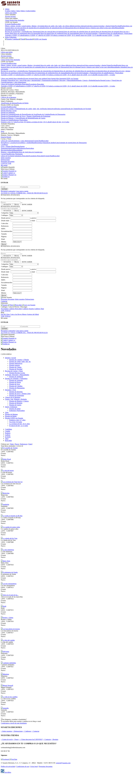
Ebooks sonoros (60, 109)
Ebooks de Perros (20, 114)
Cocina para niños (109, 28)
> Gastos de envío (7, 739)
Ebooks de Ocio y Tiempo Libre (25, 116)
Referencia (23, 444)
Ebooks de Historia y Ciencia (10, 118)
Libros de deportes (101, 31)
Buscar (4, 244)
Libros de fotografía (33, 33)
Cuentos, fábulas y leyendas (34, 26)
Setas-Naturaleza (44, 143)
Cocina (3, 154)
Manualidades (17, 150)
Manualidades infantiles (118, 67)
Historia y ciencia (6, 152)
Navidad (118, 26)
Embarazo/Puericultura (26, 148)
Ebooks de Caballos (43, 114)
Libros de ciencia (46, 31)
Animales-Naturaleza (8, 80)
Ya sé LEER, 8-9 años (48, 35)
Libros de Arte (23, 152)
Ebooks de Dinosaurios (57, 114)
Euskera (7, 433)
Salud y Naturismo (43, 80)
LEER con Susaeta (72, 78)
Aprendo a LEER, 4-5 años (14, 35)
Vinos (7, 154)
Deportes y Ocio (10, 390)
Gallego (7, 435)
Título (12, 444)
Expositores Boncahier (36, 84)
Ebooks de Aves (31, 114)
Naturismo (4, 148)
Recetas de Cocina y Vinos (14, 371)
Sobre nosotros (6, 158)
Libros (7, 9)
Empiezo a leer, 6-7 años (9, 122)
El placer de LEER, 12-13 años (89, 35)
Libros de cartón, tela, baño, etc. (54, 26)
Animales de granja (65, 143)
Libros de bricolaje (85, 33)
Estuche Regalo (100, 80)
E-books (8, 24)
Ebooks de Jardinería (8, 112)
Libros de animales (39, 28)
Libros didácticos (70, 26)
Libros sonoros (93, 26)
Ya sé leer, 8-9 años (23, 122)
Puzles (123, 26)
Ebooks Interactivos (48, 109)
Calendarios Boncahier (21, 84)
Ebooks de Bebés (22, 103)
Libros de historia (57, 31)
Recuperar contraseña (8, 191)
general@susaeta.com (63, 763)
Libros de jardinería (56, 33)
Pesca (6, 144)
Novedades (5, 309)
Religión (15, 152)
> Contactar (35, 731)
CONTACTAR (6, 163)
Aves (17, 143)
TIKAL (16, 204)
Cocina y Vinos (110, 80)
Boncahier (17, 24)
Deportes (17, 146)
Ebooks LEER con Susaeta (14, 418)
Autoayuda (15, 148)
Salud (10, 148)
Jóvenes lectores (10, 16)
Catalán (7, 431)
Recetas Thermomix (33, 31)
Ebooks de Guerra (39, 118)
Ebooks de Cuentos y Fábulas (11, 109)
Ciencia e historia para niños (93, 28)
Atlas (2, 103)
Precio (17, 444)
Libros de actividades (18, 30)
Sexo (50, 80)
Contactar (4, 301)
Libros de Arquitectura (35, 152)
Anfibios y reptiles (25, 143)
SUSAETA (7, 204)
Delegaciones (5, 160)
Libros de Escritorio (7, 84)
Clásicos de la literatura (8, 97)
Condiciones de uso (22, 766)
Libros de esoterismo (20, 33)
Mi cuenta (4, 165)
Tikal (12, 24)
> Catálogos (27, 731)
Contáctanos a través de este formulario (14, 723)
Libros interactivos (82, 26)
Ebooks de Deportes (7, 116)
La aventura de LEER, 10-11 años (67, 35)
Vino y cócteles (22, 31)
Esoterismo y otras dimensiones (15, 82)
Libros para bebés (11, 13)
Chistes (112, 26)
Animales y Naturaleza (98, 33)
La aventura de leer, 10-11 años (40, 122)
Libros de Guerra (6, 141)
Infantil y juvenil (10, 358)
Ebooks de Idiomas (10, 103)
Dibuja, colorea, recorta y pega (15, 26)
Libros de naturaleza (51, 28)
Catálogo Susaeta (28, 309)
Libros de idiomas (78, 28)
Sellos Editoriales (10, 37)
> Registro (54, 739)
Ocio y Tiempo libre (7, 146)
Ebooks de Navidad (84, 109)
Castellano (8, 429)
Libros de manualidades (71, 33)
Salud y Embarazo (11, 407)
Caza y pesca (19, 80)
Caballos (52, 143)
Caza (2, 144)
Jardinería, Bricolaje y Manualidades (64, 80)
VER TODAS (5, 310)
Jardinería (10, 150)
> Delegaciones (17, 731)
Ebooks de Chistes (72, 109)
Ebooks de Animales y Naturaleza (16, 378)
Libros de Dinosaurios (79, 143)
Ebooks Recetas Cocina (9, 110)
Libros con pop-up (16, 28)
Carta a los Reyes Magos (18, 314)
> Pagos (16, 739)
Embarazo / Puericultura (124, 33)
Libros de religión (78, 31)
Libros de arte (67, 31)
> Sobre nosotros (6, 731)
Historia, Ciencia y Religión (85, 80)
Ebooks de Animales (7, 114)
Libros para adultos (40, 78)
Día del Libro (5, 314)
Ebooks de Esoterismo (43, 116)
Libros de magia (27, 28)
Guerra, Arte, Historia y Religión (16, 399)
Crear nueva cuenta (21, 191)
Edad (30, 444)
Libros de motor (45, 33)
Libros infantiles (18, 78)
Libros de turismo (113, 31)
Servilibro (7, 772)
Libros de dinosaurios (65, 28)
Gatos (57, 143)
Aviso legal (34, 766)
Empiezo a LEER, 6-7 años (32, 35)
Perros (3, 143)
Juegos (22, 146)
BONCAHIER (27, 204)
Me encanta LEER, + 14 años (109, 35)
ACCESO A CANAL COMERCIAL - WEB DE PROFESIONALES (24, 193)
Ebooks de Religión (26, 118)
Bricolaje (4, 150)
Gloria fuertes (9, 20)
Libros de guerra (89, 31)
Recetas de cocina (11, 31)
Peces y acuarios (10, 143)
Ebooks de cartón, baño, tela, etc (31, 109)
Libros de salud (111, 33)
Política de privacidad (8, 766)
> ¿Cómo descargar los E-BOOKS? (31, 739)
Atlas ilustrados (19, 20)
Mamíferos (35, 143)
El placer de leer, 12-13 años (59, 122)
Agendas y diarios (104, 26)
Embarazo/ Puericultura (20, 120)
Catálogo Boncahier (15, 309)
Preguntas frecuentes (7, 161)
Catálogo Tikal (39, 309)
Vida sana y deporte (30, 80)
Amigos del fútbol (33, 314)
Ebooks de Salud (6, 120)
